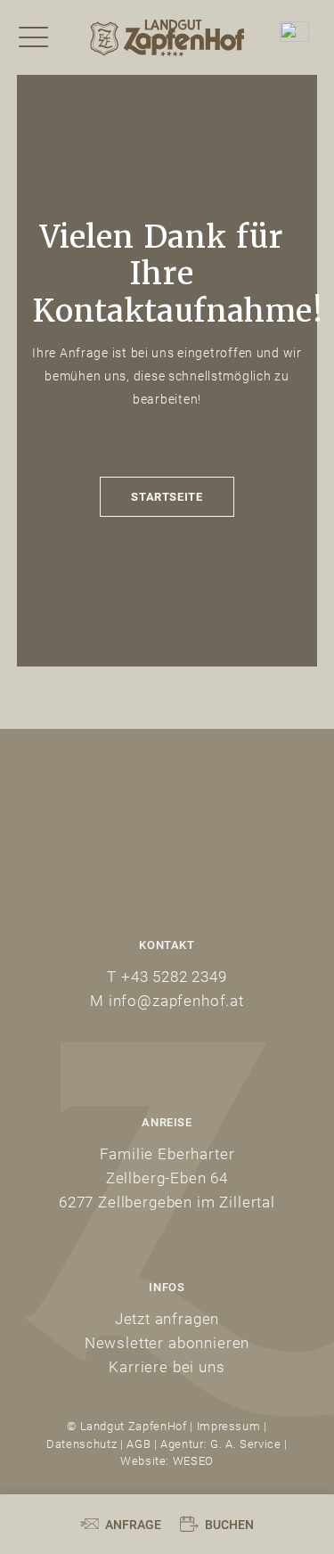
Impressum (229, 1426)
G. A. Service (244, 1443)
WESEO (193, 1460)
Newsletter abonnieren (167, 1342)
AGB (138, 1443)
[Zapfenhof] (167, 37)
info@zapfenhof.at (176, 1000)
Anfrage (133, 1524)
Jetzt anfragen (167, 1318)
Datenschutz (81, 1443)
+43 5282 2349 (174, 976)
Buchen (229, 1524)
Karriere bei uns (166, 1366)
